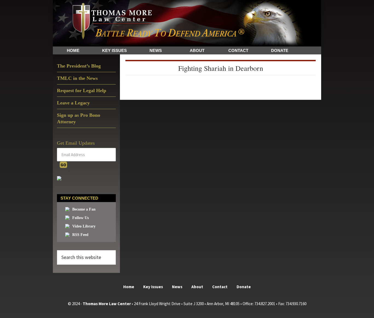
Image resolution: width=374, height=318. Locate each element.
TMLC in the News (77, 78)
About (197, 286)
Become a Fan (84, 209)
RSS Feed (80, 235)
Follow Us (80, 218)
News (177, 286)
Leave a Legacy (73, 103)
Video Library (84, 226)
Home (128, 286)
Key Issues (153, 286)
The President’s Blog (79, 66)
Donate (244, 286)
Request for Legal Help (81, 90)
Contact (220, 286)
